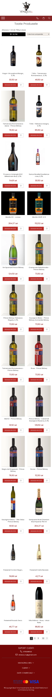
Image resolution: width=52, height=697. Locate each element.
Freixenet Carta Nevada (39, 570)
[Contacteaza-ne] (37, 18)
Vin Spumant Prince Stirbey (13, 268)
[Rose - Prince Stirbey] (39, 350)
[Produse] (3, 19)
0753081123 (27, 652)
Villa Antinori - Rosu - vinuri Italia (39, 622)
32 (43, 638)
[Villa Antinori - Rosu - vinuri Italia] (39, 602)
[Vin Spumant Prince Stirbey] (13, 249)
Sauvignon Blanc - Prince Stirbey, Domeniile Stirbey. (39, 319)
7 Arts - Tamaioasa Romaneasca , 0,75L (39, 75)
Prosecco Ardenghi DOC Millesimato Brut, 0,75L (13, 175)
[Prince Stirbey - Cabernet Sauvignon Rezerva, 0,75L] (39, 401)
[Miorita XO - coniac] (13, 203)
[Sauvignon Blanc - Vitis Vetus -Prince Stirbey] (13, 501)
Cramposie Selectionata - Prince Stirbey (39, 269)
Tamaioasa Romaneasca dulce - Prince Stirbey (13, 125)
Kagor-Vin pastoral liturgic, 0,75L (13, 75)
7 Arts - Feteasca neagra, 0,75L (39, 125)
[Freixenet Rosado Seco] (13, 602)
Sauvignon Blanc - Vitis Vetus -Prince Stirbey (13, 521)
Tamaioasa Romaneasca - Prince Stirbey (13, 369)
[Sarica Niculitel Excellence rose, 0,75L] (39, 156)
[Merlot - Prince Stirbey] (13, 401)
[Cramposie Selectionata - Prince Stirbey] (39, 249)
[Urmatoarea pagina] (46, 638)
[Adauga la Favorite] (20, 85)
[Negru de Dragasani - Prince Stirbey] (13, 451)
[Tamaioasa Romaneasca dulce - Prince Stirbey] (13, 106)
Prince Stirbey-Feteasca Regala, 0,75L (13, 319)
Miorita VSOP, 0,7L (39, 217)
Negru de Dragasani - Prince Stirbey (13, 470)
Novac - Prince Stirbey (39, 469)
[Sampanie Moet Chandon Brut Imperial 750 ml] (39, 501)
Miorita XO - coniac (13, 217)
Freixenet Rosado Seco (13, 621)
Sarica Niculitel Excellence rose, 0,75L (39, 175)
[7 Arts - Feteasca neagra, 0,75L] (39, 106)
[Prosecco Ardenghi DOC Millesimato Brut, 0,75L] (13, 156)
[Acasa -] (26, 8)
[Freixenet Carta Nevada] (39, 552)
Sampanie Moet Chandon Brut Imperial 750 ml (39, 521)
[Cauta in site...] (49, 18)
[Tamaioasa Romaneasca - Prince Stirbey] (13, 350)
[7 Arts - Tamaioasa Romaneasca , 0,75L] (39, 55)
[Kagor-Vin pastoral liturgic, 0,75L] (13, 56)
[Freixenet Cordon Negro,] (13, 552)
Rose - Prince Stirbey (39, 368)
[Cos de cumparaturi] (43, 18)
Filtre (15, 34)
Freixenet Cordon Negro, (13, 570)
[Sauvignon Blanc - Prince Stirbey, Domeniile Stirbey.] (39, 300)
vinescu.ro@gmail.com (27, 655)
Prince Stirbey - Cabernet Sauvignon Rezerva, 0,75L (39, 420)
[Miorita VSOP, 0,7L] (39, 203)
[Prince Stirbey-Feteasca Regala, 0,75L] (13, 300)
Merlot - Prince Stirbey (13, 419)
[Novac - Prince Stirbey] (39, 451)
